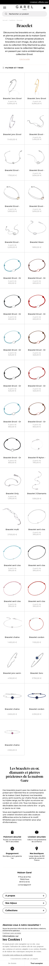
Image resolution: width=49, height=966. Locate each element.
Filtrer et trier (14, 68)
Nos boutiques (37, 853)
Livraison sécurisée (37, 837)
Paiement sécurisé (12, 837)
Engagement (12, 853)
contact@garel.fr (24, 885)
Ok (43, 14)
